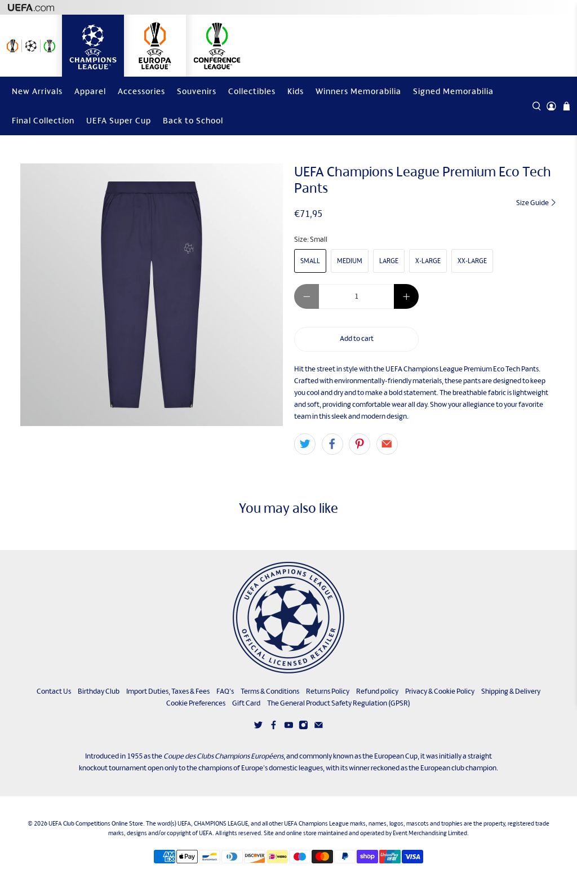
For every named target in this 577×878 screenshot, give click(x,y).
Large (388, 261)
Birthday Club (98, 691)
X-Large (428, 261)
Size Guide (533, 202)
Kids (295, 91)
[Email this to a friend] (387, 444)
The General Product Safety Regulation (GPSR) (338, 703)
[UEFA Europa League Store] (155, 46)
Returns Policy (327, 691)
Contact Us (54, 691)
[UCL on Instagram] (303, 727)
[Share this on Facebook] (332, 444)
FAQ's (225, 691)
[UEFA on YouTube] (289, 727)
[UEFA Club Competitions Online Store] (288, 617)
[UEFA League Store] (31, 46)
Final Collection (43, 120)
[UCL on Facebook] (273, 727)
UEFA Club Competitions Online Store (95, 823)
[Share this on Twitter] (305, 444)
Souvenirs (196, 91)
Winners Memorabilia (358, 91)
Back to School (193, 120)
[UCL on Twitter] (258, 727)
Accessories (141, 91)
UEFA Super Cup (118, 120)
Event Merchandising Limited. (431, 833)
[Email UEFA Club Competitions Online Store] (318, 727)
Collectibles (252, 91)
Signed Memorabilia (453, 91)
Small (310, 261)
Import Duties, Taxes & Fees (168, 691)
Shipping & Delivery (510, 691)
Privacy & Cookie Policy (439, 691)
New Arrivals (37, 91)
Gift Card (246, 703)
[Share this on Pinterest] (359, 444)
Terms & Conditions (270, 691)
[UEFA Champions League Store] (93, 46)
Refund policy (377, 691)
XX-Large (472, 261)
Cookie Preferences (195, 703)
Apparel (90, 91)
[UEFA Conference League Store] (217, 46)
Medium (349, 261)
